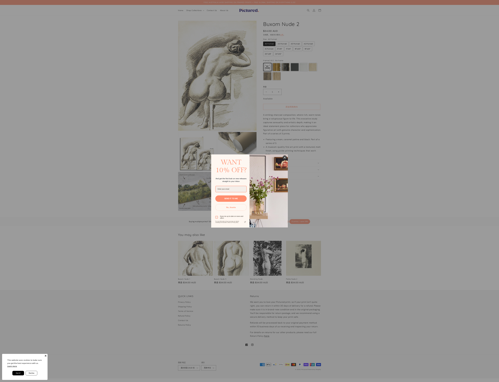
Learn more (12, 366)
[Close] (45, 355)
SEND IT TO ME (231, 198)
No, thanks (231, 207)
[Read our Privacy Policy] (245, 221)
